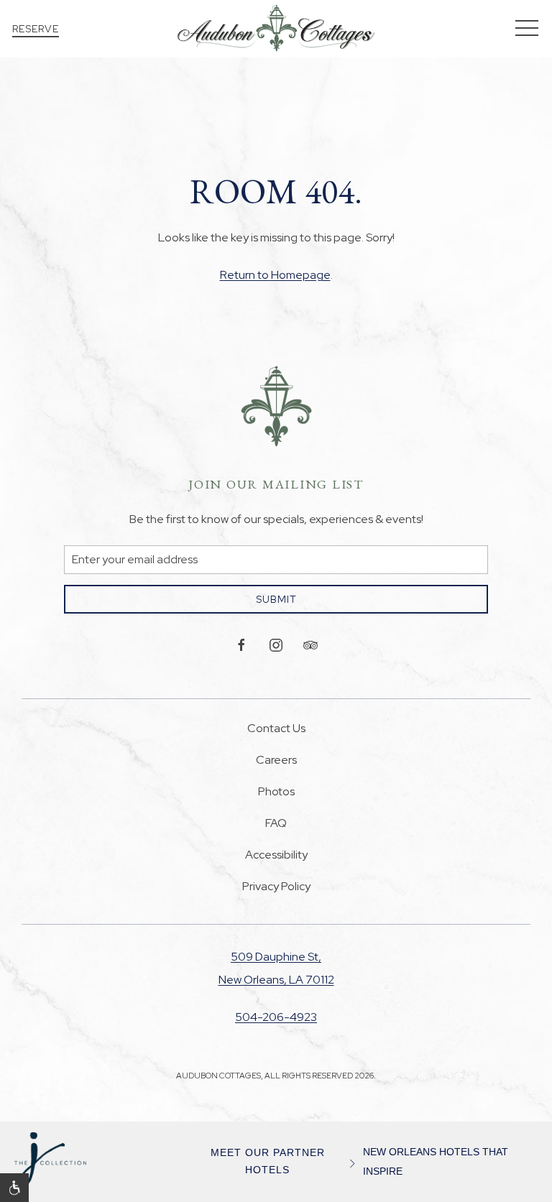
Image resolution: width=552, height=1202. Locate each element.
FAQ (276, 823)
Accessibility (276, 854)
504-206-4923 (276, 1017)
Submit (276, 599)
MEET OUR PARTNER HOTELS (268, 1161)
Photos (276, 791)
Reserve (35, 28)
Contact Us (276, 728)
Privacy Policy (276, 886)
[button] (527, 28)
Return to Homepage (275, 274)
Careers (276, 759)
